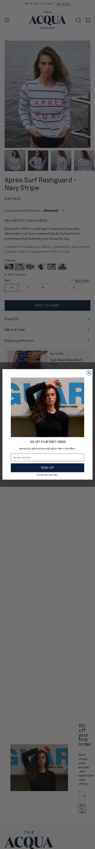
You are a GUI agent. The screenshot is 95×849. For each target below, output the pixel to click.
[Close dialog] (88, 373)
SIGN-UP (47, 468)
